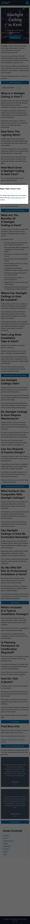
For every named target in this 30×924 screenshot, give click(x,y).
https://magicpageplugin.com (15, 197)
